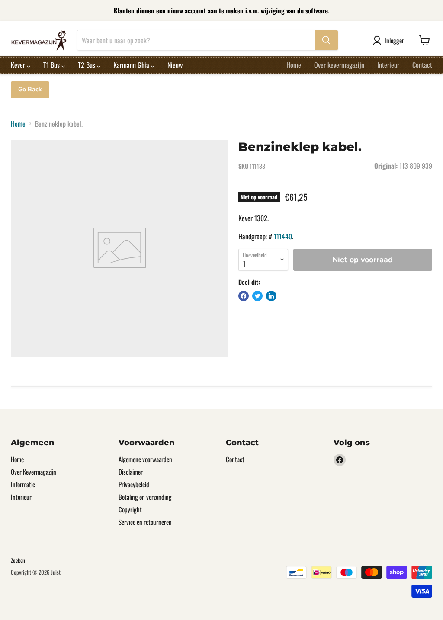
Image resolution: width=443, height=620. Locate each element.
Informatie (23, 484)
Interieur (388, 65)
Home (293, 65)
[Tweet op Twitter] (257, 296)
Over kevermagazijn (339, 65)
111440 (283, 236)
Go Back (30, 89)
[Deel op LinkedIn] (271, 296)
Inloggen (395, 40)
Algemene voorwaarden (145, 459)
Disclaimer (131, 471)
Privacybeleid (134, 484)
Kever (19, 65)
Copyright (130, 509)
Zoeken (18, 560)
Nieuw (175, 65)
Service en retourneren (145, 522)
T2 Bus (87, 65)
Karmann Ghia (132, 65)
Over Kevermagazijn (33, 471)
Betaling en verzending (145, 496)
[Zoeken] (326, 40)
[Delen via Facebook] (243, 296)
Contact (422, 65)
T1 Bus (52, 65)
